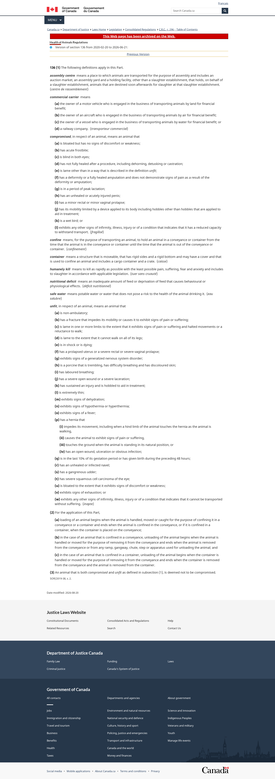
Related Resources (58, 628)
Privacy (155, 771)
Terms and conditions (133, 771)
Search (111, 628)
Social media (54, 771)
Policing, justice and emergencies (127, 733)
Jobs (49, 710)
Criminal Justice (56, 669)
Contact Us (174, 628)
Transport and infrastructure (124, 740)
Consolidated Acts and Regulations (128, 620)
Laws (171, 661)
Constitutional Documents (62, 620)
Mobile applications (78, 771)
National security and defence (125, 718)
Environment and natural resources (128, 710)
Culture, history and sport (122, 725)
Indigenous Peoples (180, 718)
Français (223, 3)
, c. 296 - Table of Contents (178, 29)
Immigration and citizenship (64, 718)
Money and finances (119, 755)
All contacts (54, 698)
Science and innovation (182, 710)
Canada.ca (53, 29)
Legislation (115, 29)
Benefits (52, 740)
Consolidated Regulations (140, 29)
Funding (112, 661)
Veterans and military (181, 725)
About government (179, 698)
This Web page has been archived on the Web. (139, 36)
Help (170, 620)
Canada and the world (120, 748)
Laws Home (99, 29)
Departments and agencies (123, 698)
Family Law (53, 661)
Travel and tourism (58, 725)
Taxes (50, 755)
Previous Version (138, 54)
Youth (171, 733)
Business (52, 733)
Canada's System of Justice (123, 669)
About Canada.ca (105, 771)
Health (51, 748)
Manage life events (179, 740)
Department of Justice (76, 29)
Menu (53, 20)
